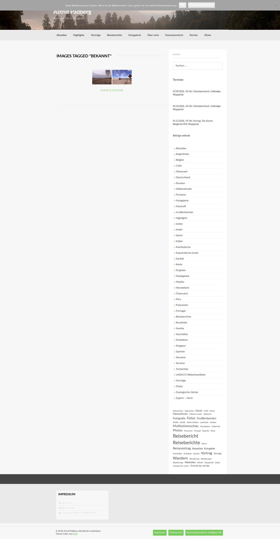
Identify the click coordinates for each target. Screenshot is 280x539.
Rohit (75, 534)
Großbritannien (184, 212)
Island (179, 235)
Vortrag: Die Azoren (203, 121)
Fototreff (181, 206)
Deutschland (183, 177)
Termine (180, 363)
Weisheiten (190, 462)
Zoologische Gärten (187, 392)
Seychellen (182, 334)
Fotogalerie (134, 35)
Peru (178, 299)
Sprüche (196, 454)
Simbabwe (182, 340)
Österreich (182, 293)
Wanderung (194, 459)
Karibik (180, 258)
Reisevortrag (182, 448)
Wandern (180, 458)
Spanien (180, 351)
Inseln (179, 229)
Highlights (78, 35)
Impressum (66, 503)
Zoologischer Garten (181, 466)
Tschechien (182, 369)
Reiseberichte (114, 35)
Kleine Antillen (192, 422)
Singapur (181, 345)
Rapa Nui (205, 431)
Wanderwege (178, 463)
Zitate (207, 35)
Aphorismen (178, 411)
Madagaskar (183, 276)
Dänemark (181, 171)
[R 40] (102, 77)
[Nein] (276, 5)
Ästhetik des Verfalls (200, 466)
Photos (177, 430)
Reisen (204, 444)
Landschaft (204, 422)
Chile (179, 165)
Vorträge (96, 35)
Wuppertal (209, 463)
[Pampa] (122, 77)
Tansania (181, 357)
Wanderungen (206, 459)
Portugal (181, 311)
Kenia (179, 264)
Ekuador (180, 183)
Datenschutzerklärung (201, 5)
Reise (213, 431)
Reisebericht (185, 436)
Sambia (180, 328)
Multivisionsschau (185, 426)
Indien (179, 224)
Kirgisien (181, 270)
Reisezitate (197, 449)
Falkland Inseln (195, 414)
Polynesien (182, 305)
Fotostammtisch (174, 35)
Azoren (198, 411)
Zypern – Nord (184, 398)
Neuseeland (182, 287)
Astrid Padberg (72, 12)
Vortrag (206, 453)
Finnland (181, 194)
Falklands (207, 414)
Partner (194, 35)
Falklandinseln (184, 189)
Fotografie (179, 418)
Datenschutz (67, 508)
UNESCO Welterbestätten (191, 374)
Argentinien (182, 154)
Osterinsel (215, 426)
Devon (212, 411)
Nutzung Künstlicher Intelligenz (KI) (78, 513)
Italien (179, 241)
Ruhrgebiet (209, 449)
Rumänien (181, 322)
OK (182, 5)
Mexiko (180, 282)
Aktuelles (62, 35)
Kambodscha (183, 247)
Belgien (180, 160)
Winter (200, 463)
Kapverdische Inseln (187, 253)
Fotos (191, 418)
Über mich (153, 35)
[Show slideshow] (112, 90)
